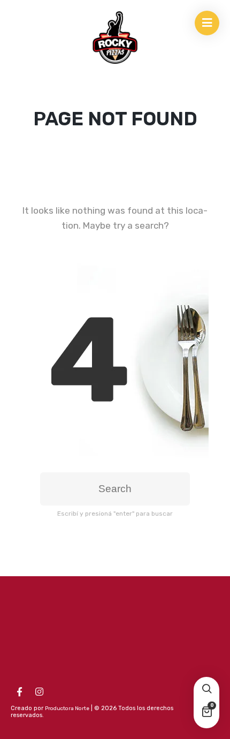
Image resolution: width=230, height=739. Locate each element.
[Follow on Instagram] (39, 691)
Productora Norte (67, 708)
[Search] (206, 689)
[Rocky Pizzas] (115, 37)
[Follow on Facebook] (19, 691)
